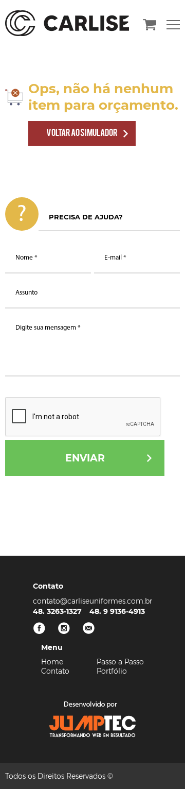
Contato (55, 671)
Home (52, 661)
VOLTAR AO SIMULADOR (82, 132)
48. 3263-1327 (57, 611)
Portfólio (112, 671)
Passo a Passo (120, 661)
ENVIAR (85, 458)
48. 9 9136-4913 (117, 611)
